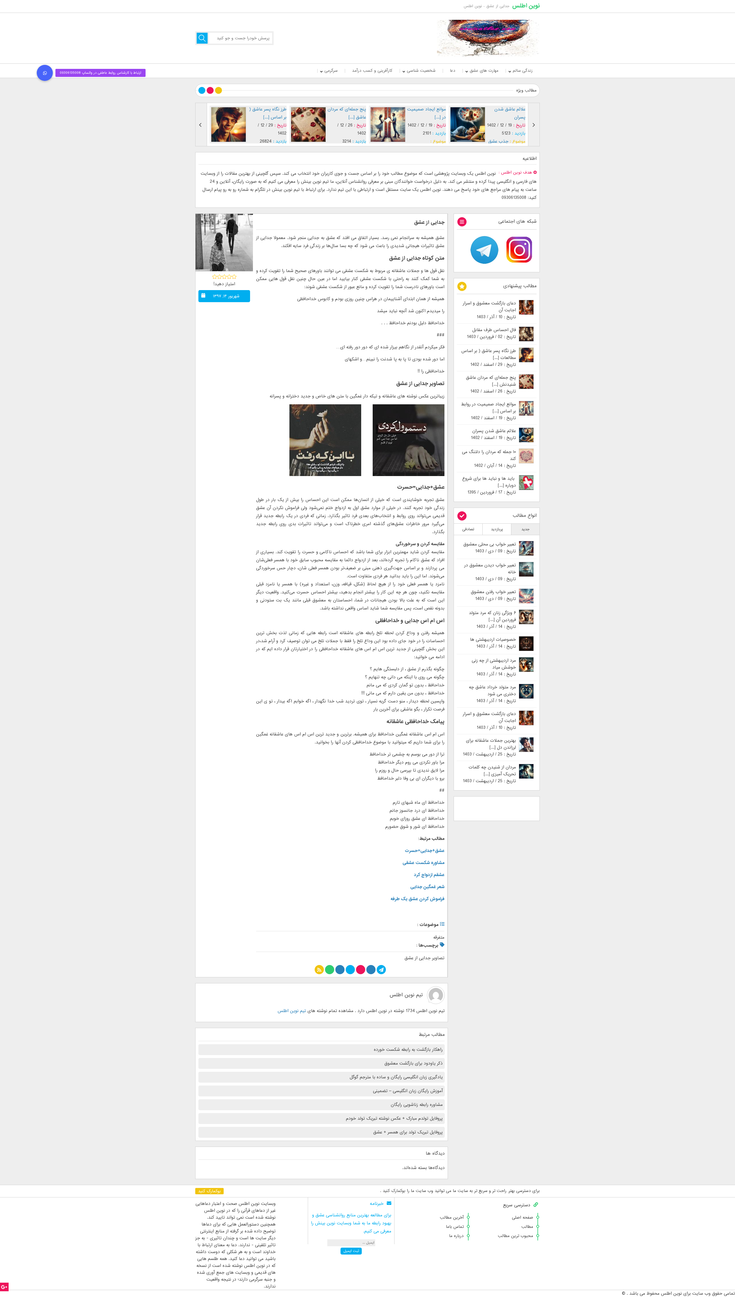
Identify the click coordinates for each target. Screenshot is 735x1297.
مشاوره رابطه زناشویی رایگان (417, 1104)
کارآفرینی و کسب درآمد (372, 70)
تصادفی (468, 529)
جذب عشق (419, 141)
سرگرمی (331, 70)
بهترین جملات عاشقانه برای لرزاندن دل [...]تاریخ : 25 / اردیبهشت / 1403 (489, 747)
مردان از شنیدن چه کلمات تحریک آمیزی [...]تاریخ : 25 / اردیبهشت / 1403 (489, 774)
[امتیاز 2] (219, 276)
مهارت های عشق (484, 70)
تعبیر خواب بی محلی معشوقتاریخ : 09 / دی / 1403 (489, 548)
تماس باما (455, 1227)
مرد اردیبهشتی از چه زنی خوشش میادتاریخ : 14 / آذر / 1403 (494, 667)
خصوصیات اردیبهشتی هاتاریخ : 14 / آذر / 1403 (493, 643)
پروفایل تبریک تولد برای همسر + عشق (408, 1132)
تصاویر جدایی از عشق (424, 958)
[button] (45, 73)
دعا (452, 70)
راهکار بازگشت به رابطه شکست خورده (408, 1049)
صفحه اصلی (522, 1217)
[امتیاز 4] (229, 276)
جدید (525, 529)
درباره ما (456, 1236)
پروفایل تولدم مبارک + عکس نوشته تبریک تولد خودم (394, 1118)
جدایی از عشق (429, 222)
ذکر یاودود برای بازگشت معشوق (413, 1063)
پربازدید (497, 529)
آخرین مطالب (452, 1217)
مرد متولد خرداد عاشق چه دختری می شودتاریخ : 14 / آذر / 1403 (492, 694)
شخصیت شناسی (421, 70)
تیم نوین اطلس (406, 995)
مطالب (527, 1227)
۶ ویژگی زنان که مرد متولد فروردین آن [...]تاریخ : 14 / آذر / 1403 (492, 619)
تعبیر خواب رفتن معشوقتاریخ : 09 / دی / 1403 (493, 595)
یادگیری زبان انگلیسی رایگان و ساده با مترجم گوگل (396, 1077)
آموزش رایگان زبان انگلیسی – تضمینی (408, 1091)
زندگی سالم (523, 70)
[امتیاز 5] (234, 276)
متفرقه (438, 937)
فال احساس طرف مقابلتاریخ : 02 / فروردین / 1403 (491, 333)
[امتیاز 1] (214, 276)
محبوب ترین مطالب (515, 1236)
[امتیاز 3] (224, 276)
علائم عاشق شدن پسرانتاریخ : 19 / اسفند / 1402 (493, 434)
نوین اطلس (526, 5)
